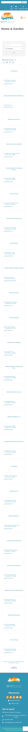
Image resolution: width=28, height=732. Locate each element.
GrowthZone (19, 730)
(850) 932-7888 (9, 719)
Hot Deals (22, 661)
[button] (3, 60)
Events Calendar (15, 661)
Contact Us (17, 662)
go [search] (14, 52)
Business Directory (7, 661)
